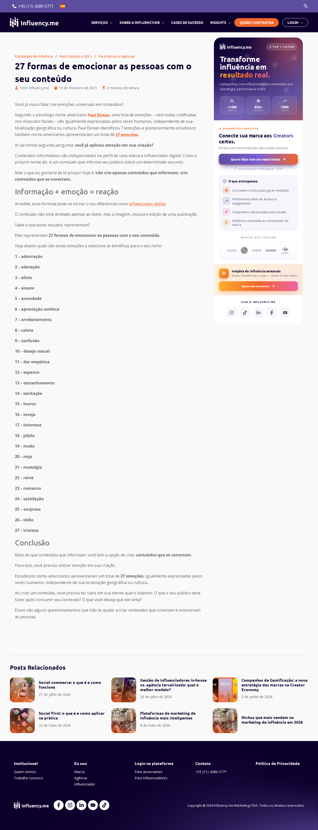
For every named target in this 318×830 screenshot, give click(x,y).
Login (292, 22)
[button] (306, 6)
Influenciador (84, 784)
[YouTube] (285, 312)
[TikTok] (245, 312)
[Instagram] (231, 312)
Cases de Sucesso (187, 22)
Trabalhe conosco (28, 778)
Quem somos (25, 771)
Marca (79, 771)
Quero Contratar (256, 22)
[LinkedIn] (258, 312)
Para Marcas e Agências (117, 56)
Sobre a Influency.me (139, 22)
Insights (218, 22)
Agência (80, 778)
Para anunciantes (148, 771)
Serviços (99, 22)
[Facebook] (272, 312)
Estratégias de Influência (34, 56)
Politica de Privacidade (278, 763)
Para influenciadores (151, 778)
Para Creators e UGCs (75, 56)
